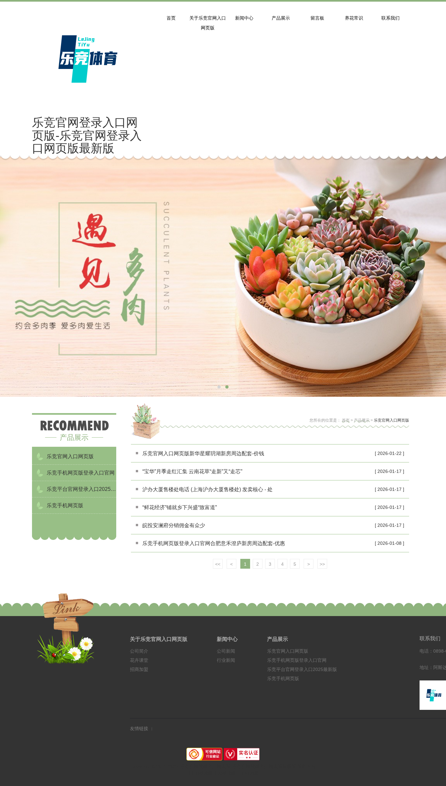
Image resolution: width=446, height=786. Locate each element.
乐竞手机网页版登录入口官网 (297, 660)
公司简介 (139, 651)
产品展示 (362, 420)
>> (322, 564)
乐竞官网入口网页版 (391, 420)
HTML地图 (203, 773)
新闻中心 (227, 639)
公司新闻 (226, 651)
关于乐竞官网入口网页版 (158, 639)
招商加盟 (139, 669)
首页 (346, 420)
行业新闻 (226, 660)
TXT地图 (250, 773)
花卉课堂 (139, 660)
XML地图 (227, 773)
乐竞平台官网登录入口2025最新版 (302, 669)
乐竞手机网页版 (283, 678)
